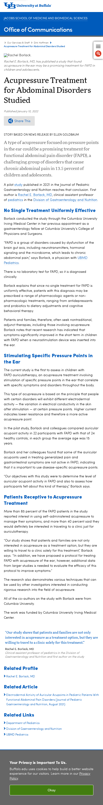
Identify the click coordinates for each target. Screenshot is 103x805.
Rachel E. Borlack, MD (35, 195)
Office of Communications (38, 29)
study (18, 185)
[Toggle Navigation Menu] (98, 50)
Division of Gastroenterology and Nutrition (65, 200)
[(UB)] (51, 7)
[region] (51, 777)
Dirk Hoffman (41, 43)
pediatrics (15, 200)
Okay (52, 790)
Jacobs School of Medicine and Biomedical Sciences (45, 18)
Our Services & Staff (18, 43)
